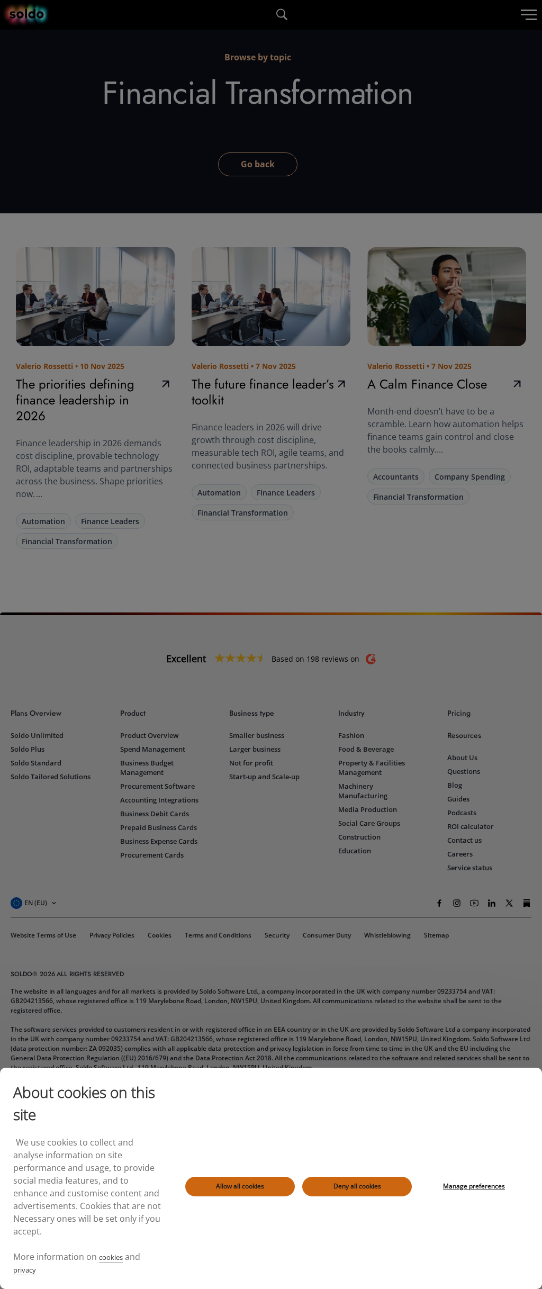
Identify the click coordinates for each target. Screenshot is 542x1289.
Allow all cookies (240, 1186)
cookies (111, 1257)
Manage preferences (474, 1186)
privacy (24, 1270)
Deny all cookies (357, 1186)
